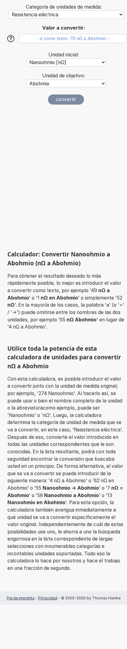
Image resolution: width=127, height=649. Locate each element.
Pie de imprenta (21, 598)
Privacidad (47, 598)
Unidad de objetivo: (63, 76)
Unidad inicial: (63, 55)
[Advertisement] (63, 177)
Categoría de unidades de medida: (64, 7)
